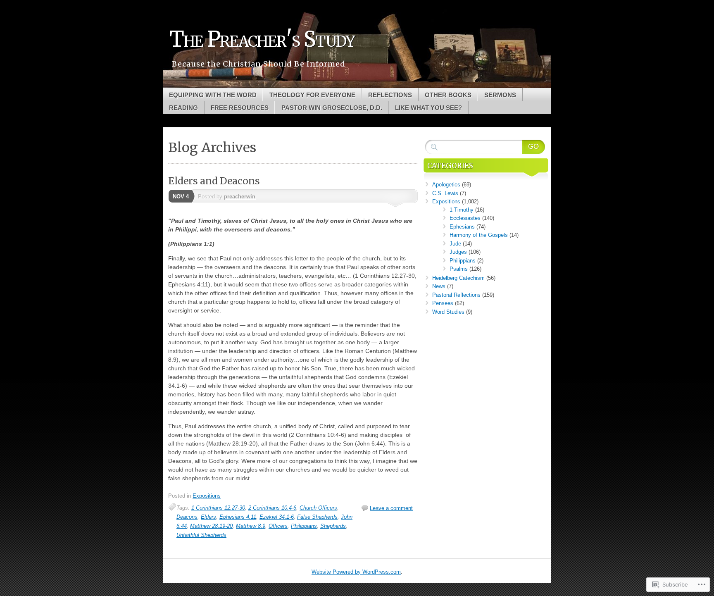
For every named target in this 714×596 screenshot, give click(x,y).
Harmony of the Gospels (479, 235)
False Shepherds (317, 517)
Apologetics (446, 184)
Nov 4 (181, 196)
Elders (208, 517)
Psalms (459, 269)
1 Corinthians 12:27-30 (218, 508)
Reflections (390, 94)
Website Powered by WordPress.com (356, 572)
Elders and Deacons (214, 181)
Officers (278, 526)
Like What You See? (428, 107)
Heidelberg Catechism (458, 278)
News (438, 286)
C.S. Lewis (445, 193)
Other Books (448, 94)
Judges (458, 252)
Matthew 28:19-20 (211, 526)
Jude (455, 244)
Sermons (500, 94)
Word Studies (448, 312)
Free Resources (240, 107)
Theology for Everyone (312, 94)
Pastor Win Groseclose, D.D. (331, 107)
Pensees (442, 303)
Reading (183, 107)
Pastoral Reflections (456, 295)
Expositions (207, 496)
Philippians (304, 526)
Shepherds (333, 526)
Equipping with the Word (213, 94)
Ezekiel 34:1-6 (276, 517)
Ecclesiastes (465, 218)
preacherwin (239, 196)
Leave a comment (391, 508)
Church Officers (318, 508)
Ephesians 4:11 (237, 517)
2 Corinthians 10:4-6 (272, 508)
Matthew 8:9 (250, 526)
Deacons (187, 517)
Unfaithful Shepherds (201, 535)
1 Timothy (462, 210)
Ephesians (462, 227)
